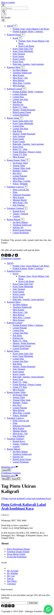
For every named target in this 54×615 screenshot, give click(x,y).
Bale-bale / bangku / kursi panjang (28, 299)
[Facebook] (3, 606)
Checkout (11, 583)
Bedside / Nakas (20, 402)
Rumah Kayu (19, 441)
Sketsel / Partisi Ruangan (24, 343)
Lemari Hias (18, 330)
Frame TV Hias (20, 387)
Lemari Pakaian (20, 328)
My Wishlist (12, 573)
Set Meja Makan (20, 304)
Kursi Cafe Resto (26, 281)
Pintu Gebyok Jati (21, 420)
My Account (12, 571)
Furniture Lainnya (15, 418)
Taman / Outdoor (20, 444)
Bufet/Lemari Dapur (22, 346)
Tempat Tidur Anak (21, 400)
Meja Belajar (18, 315)
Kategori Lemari (14, 322)
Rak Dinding (18, 436)
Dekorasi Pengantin (22, 426)
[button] (48, 609)
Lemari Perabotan (21, 348)
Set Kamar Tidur (20, 395)
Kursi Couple (19, 294)
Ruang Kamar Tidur (16, 392)
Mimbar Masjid (20, 431)
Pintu (15, 423)
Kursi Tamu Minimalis (23, 286)
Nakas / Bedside (20, 415)
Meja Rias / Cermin (21, 317)
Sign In (10, 578)
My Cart (11, 576)
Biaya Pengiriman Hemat (18, 549)
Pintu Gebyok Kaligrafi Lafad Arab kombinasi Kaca (23, 506)
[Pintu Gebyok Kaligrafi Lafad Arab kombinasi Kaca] (26, 498)
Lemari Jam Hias (20, 333)
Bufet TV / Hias (20, 340)
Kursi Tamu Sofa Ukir (23, 284)
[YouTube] (13, 606)
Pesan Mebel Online (16, 554)
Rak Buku (17, 335)
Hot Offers (12, 581)
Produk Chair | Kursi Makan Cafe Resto (31, 266)
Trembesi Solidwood (22, 307)
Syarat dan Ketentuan (16, 557)
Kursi (15, 273)
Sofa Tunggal (19, 289)
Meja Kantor (18, 310)
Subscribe (33, 603)
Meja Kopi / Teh (20, 312)
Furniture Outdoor (15, 438)
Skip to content (8, 2)
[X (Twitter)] (6, 606)
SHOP (10, 263)
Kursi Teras (18, 297)
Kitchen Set (18, 338)
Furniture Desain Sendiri (18, 551)
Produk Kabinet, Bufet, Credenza (28, 268)
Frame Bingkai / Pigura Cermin (27, 384)
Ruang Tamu (13, 351)
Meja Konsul (18, 320)
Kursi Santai (18, 291)
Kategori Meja (13, 302)
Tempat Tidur (19, 397)
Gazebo (16, 446)
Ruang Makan (13, 449)
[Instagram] (10, 606)
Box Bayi (17, 405)
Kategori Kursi (13, 271)
